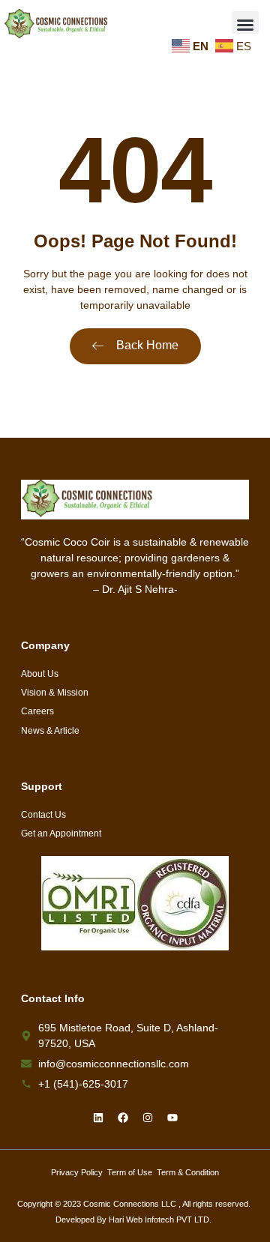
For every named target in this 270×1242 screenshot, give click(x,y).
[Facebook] (123, 1117)
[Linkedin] (98, 1117)
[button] (245, 24)
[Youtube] (172, 1117)
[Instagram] (147, 1117)
